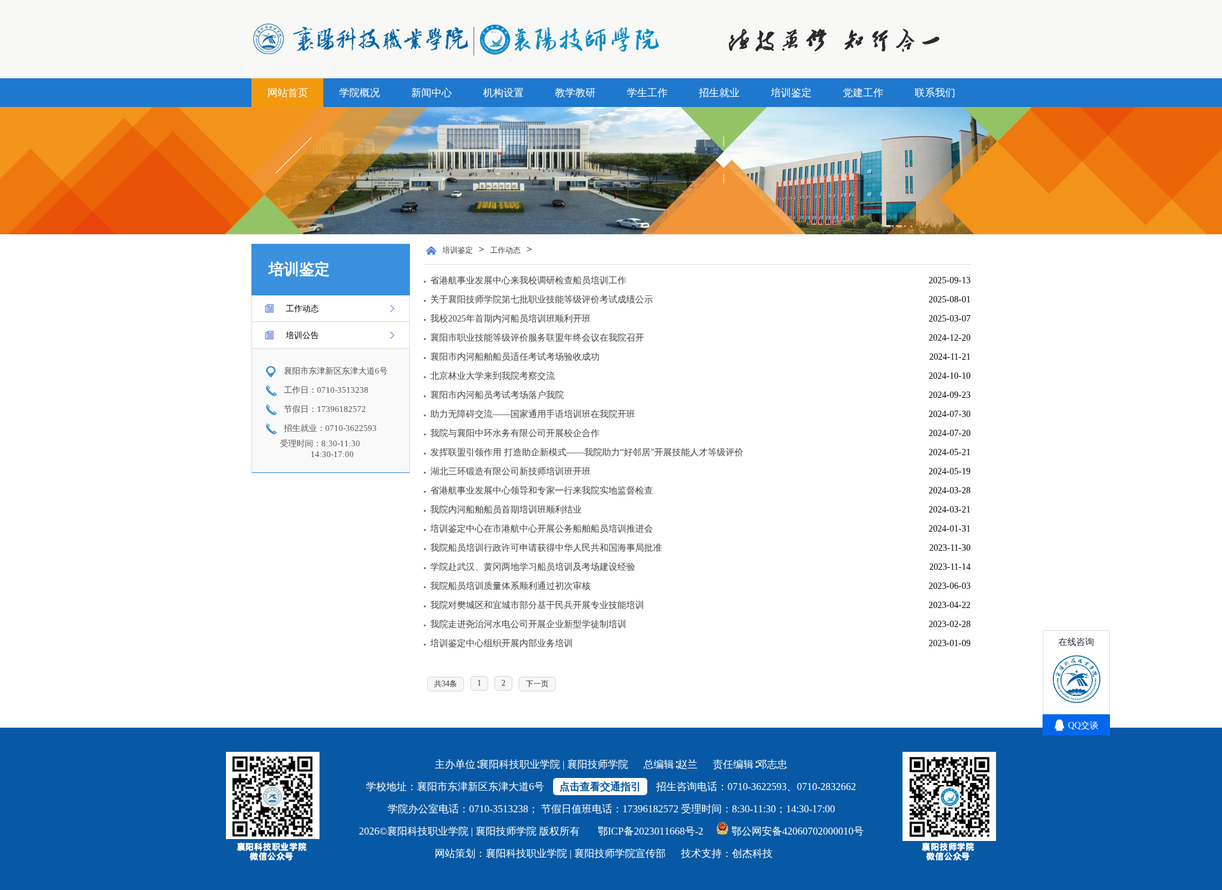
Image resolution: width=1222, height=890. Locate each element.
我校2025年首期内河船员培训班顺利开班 (510, 318)
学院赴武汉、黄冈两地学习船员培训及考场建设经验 (532, 567)
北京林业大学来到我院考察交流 (492, 376)
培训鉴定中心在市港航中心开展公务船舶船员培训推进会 (541, 528)
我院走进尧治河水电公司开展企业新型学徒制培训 (528, 624)
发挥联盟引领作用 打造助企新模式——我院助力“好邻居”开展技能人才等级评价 (586, 452)
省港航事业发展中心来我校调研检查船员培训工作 (528, 280)
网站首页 (287, 92)
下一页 (537, 683)
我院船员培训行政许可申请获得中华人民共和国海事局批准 (546, 548)
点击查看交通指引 (600, 786)
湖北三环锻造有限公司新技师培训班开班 (510, 471)
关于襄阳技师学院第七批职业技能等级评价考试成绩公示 (541, 299)
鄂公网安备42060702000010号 (797, 831)
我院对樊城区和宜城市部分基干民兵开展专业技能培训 (537, 605)
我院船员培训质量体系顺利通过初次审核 (510, 586)
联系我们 (935, 92)
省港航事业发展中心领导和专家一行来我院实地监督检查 (541, 490)
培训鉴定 (457, 250)
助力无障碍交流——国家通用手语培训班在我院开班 (532, 414)
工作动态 (302, 308)
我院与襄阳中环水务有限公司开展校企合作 (515, 433)
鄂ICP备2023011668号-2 (650, 831)
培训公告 (302, 335)
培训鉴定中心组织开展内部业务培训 (501, 643)
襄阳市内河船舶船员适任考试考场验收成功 (515, 357)
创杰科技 (752, 853)
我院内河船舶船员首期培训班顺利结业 (506, 509)
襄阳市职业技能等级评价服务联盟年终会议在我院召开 (537, 338)
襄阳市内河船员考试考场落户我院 (497, 395)
